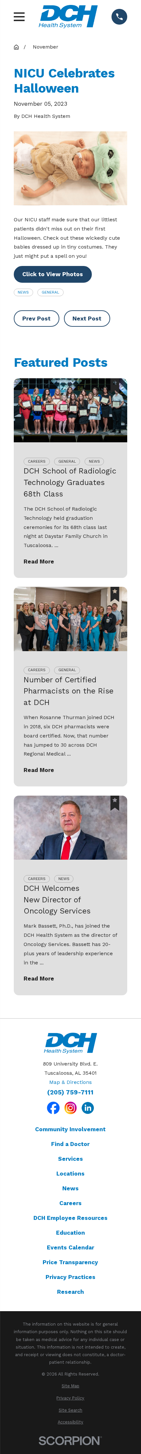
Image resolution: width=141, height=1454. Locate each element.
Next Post (86, 318)
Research (70, 1292)
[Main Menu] (19, 16)
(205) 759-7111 (70, 1092)
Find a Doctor (70, 1144)
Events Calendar (70, 1247)
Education (70, 1232)
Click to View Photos (52, 274)
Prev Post (36, 318)
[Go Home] (16, 47)
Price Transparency (70, 1262)
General (50, 292)
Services (70, 1159)
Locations (70, 1173)
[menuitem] (71, 1386)
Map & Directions (70, 1082)
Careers (70, 1203)
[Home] (68, 16)
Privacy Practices (70, 1277)
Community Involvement (70, 1129)
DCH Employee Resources (70, 1218)
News (23, 292)
